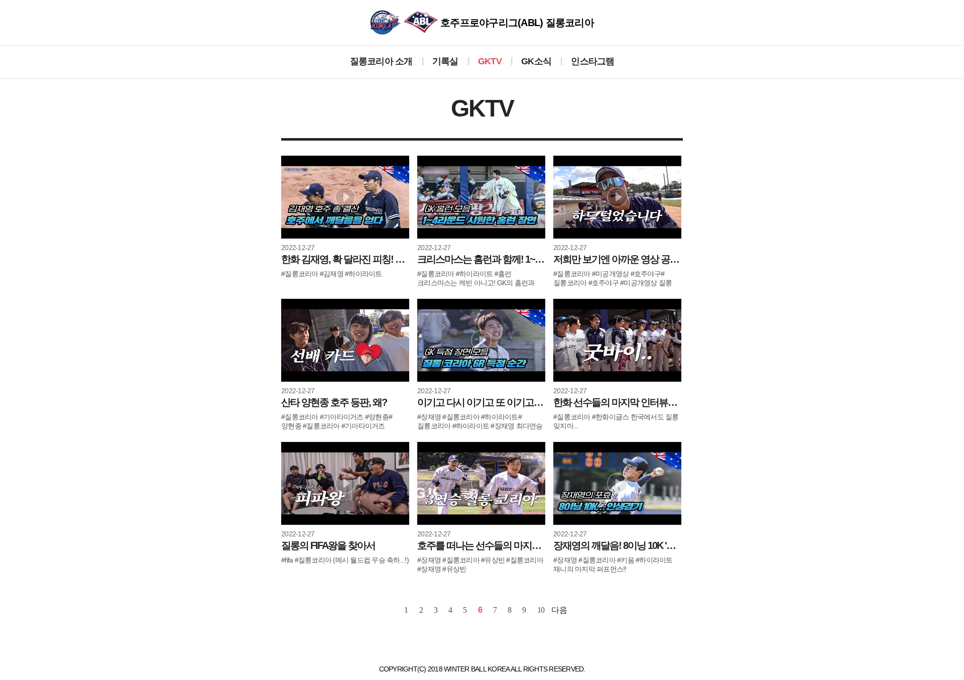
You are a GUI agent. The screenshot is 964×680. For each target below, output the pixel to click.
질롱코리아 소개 (381, 61)
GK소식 (536, 61)
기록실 (445, 61)
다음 (559, 610)
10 (541, 610)
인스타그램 (592, 61)
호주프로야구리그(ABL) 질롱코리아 (516, 22)
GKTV (490, 61)
